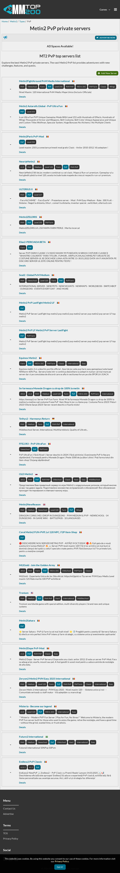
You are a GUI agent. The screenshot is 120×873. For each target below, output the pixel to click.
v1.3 (31, 767)
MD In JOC (81, 86)
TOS (5, 833)
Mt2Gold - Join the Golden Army (37, 565)
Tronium (23, 592)
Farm (42, 86)
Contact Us (9, 808)
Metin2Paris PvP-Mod (31, 136)
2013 (22, 394)
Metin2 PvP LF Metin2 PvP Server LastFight (43, 330)
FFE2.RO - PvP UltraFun (32, 443)
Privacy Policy (10, 838)
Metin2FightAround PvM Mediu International (44, 81)
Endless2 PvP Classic (30, 761)
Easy (84, 363)
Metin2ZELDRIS (28, 216)
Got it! (60, 867)
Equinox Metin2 (28, 357)
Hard (76, 479)
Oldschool (57, 479)
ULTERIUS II (26, 189)
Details (22, 96)
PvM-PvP (69, 86)
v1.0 (22, 167)
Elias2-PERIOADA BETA (32, 241)
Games (103, 9)
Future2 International (31, 736)
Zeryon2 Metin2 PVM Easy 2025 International (44, 678)
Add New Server (109, 73)
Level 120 (49, 167)
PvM (22, 86)
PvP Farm (93, 86)
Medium (38, 167)
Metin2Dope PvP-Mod (31, 648)
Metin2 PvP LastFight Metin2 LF (37, 302)
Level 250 (58, 86)
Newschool (32, 86)
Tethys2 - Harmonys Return (34, 418)
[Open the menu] (115, 9)
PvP (49, 86)
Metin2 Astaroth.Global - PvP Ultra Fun (41, 106)
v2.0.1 (23, 767)
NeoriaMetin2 (27, 161)
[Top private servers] (22, 9)
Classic (103, 86)
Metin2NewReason (30, 504)
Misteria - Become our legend (35, 706)
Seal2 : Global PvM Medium (34, 274)
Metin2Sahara (27, 620)
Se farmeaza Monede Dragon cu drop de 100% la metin (49, 388)
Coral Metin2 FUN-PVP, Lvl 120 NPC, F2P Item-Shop (48, 532)
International (73, 363)
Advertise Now (107, 37)
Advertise (8, 813)
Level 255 (31, 111)
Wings (112, 86)
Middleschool (94, 479)
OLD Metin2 (26, 473)
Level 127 (38, 195)
